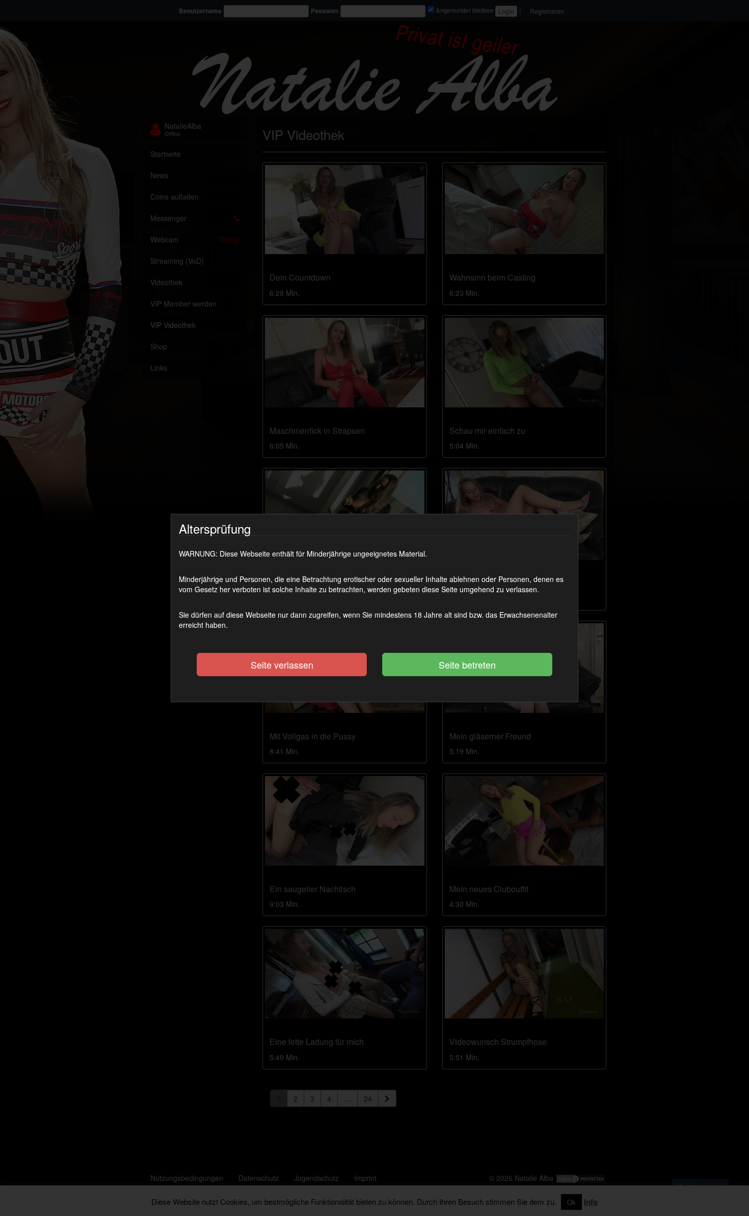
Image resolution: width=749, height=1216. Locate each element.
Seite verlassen (282, 664)
